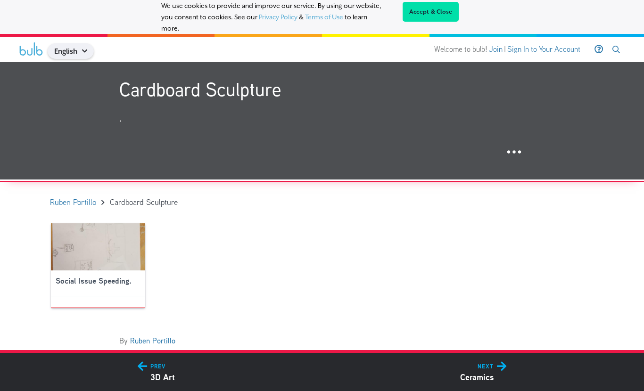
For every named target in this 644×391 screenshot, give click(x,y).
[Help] (598, 49)
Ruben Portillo (152, 340)
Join (496, 49)
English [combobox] (65, 51)
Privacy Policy (278, 17)
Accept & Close (431, 11)
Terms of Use (324, 17)
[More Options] (514, 152)
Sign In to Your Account (543, 49)
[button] (88, 51)
